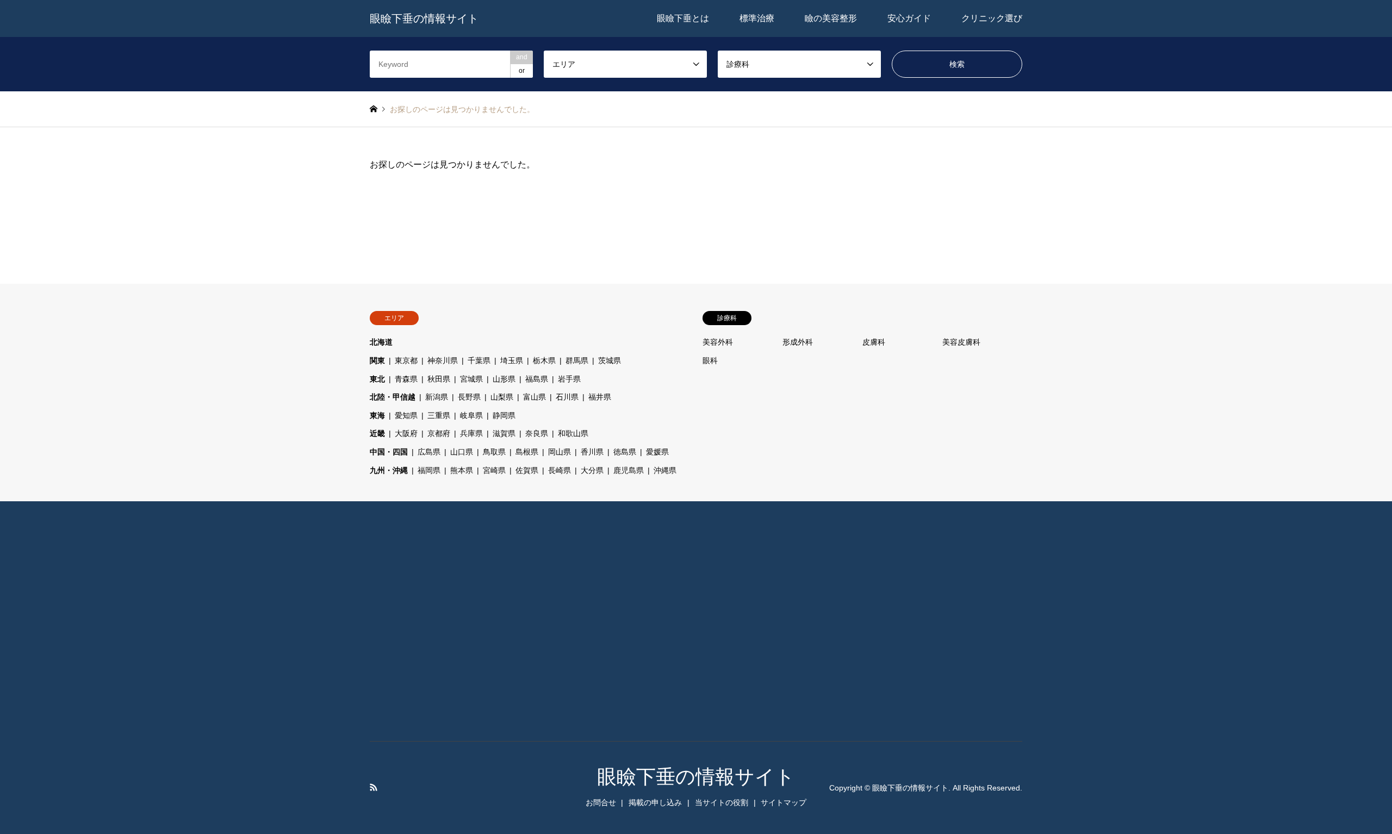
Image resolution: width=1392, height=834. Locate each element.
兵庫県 (471, 433)
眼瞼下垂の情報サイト (696, 776)
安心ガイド (909, 18)
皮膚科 (873, 342)
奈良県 (536, 433)
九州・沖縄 (389, 470)
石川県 (567, 397)
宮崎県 (494, 470)
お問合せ (601, 802)
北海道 (381, 342)
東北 (377, 379)
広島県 (429, 451)
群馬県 (577, 360)
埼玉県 (511, 360)
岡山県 (559, 451)
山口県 (461, 451)
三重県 (438, 415)
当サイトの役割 (721, 802)
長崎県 (559, 470)
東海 (377, 415)
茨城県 (609, 360)
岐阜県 (471, 415)
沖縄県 (665, 470)
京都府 (438, 433)
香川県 (592, 451)
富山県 (534, 397)
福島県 (536, 379)
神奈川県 (442, 360)
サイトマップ (783, 802)
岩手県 (569, 379)
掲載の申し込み (655, 802)
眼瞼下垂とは (683, 18)
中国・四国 (389, 451)
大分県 (592, 470)
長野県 (469, 397)
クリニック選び (991, 18)
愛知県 (406, 415)
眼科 (710, 360)
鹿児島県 (628, 470)
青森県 (406, 379)
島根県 (526, 451)
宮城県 (471, 379)
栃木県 (544, 360)
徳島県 (624, 451)
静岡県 (504, 415)
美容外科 (718, 342)
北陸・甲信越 (392, 397)
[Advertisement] (438, 623)
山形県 (504, 379)
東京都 (406, 360)
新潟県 (436, 397)
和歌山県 (573, 433)
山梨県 (501, 397)
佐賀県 (526, 470)
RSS (373, 787)
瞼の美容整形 (831, 18)
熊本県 (461, 470)
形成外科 (797, 342)
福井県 (599, 397)
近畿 (377, 433)
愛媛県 (657, 451)
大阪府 (406, 433)
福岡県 (429, 470)
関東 (377, 360)
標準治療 (756, 18)
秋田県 (438, 379)
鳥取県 (494, 451)
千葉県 (479, 360)
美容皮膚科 (961, 342)
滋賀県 (504, 433)
